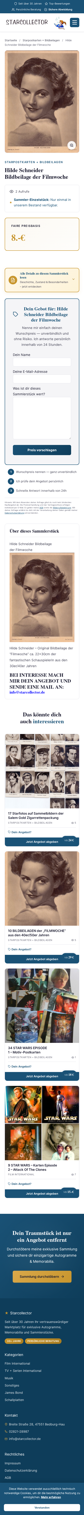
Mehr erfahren (51, 1497)
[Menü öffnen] (74, 22)
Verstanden (42, 1507)
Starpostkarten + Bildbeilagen (41, 40)
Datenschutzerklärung (14, 513)
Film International (17, 1363)
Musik (9, 1378)
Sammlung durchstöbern (39, 1277)
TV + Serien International (23, 1371)
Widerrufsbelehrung (62, 508)
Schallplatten (14, 1400)
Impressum (13, 1463)
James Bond (14, 1393)
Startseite (11, 40)
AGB (41, 508)
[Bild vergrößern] (71, 145)
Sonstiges (12, 1385)
